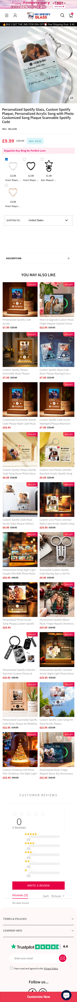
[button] (6, 15)
